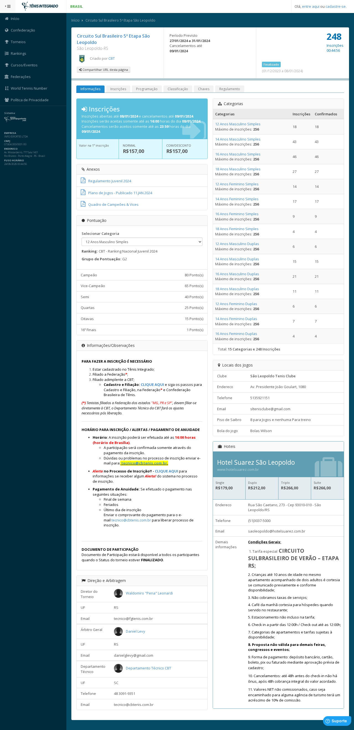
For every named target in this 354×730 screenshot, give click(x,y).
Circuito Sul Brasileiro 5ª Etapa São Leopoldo (120, 20)
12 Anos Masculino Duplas (237, 243)
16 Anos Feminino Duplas (236, 333)
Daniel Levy (135, 631)
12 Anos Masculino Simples (238, 123)
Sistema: (10, 113)
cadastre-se (336, 6)
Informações (90, 89)
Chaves (203, 89)
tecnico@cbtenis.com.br (144, 463)
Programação (147, 89)
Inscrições (118, 89)
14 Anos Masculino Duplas (237, 258)
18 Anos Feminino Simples (237, 228)
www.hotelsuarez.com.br (238, 469)
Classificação (178, 89)
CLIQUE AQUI (152, 384)
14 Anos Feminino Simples (237, 198)
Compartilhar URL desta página (105, 69)
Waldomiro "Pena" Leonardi (149, 593)
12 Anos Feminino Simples (237, 183)
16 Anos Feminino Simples (237, 213)
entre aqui (310, 6)
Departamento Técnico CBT (148, 668)
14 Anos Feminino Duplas (236, 318)
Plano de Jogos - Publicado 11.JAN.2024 (120, 192)
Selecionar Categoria (100, 233)
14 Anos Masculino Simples (238, 139)
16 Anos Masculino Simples (238, 154)
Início (75, 20)
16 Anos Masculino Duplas (237, 273)
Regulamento (229, 89)
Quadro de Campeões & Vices (113, 204)
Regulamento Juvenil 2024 (109, 180)
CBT (111, 58)
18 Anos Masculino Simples (238, 169)
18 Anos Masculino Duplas (237, 288)
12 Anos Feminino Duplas (236, 303)
